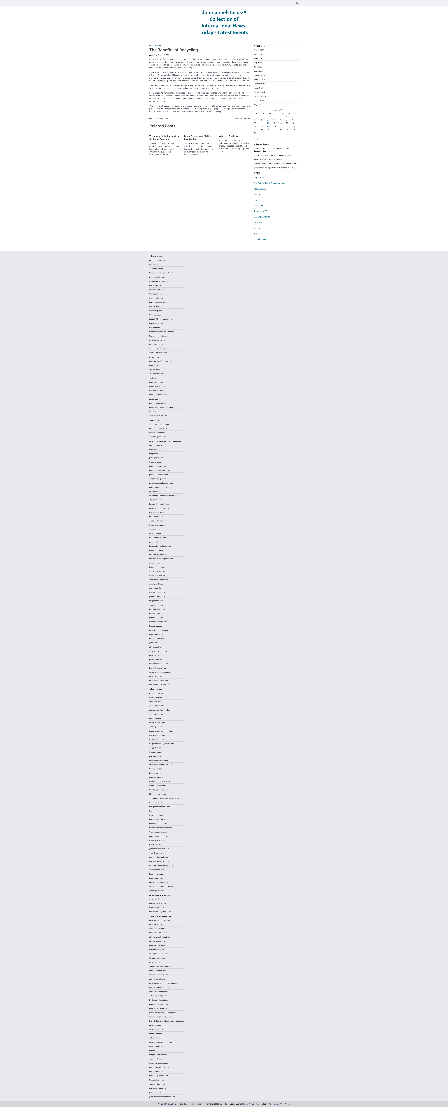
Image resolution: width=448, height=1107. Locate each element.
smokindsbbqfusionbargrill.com (161, 865)
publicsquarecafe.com (157, 777)
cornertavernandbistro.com (159, 920)
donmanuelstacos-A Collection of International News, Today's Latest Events (224, 22)
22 (287, 126)
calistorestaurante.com (158, 416)
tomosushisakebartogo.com (159, 1063)
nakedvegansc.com (156, 1092)
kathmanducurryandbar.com (160, 781)
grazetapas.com (155, 727)
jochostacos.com (155, 924)
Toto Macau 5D (260, 211)
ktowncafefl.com (155, 676)
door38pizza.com (156, 1050)
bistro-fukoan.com (156, 613)
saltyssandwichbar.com (158, 651)
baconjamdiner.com (156, 908)
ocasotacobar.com (156, 521)
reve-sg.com (154, 365)
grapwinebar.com (156, 605)
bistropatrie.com (155, 491)
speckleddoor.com (156, 327)
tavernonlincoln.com (157, 958)
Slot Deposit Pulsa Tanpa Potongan (269, 183)
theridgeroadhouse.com (158, 281)
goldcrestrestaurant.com (158, 1004)
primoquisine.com (156, 458)
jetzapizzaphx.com (156, 1046)
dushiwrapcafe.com (156, 588)
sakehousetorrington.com (159, 424)
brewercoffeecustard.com (159, 336)
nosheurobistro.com (156, 285)
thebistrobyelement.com (158, 525)
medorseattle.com (156, 617)
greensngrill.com (155, 420)
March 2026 (258, 71)
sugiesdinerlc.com (156, 714)
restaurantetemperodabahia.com (161, 731)
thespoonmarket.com (157, 433)
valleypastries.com (156, 390)
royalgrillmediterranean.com (160, 895)
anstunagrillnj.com (156, 1059)
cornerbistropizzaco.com (158, 580)
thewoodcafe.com (156, 294)
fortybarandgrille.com (157, 348)
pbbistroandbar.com (157, 647)
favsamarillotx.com (156, 929)
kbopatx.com (154, 454)
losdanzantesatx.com (157, 538)
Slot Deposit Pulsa (262, 217)
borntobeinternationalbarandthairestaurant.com (167, 1021)
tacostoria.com (155, 533)
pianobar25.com (155, 542)
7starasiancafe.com (156, 374)
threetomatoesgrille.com (158, 790)
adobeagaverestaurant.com (160, 966)
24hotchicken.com (156, 269)
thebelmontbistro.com (157, 575)
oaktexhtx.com (155, 844)
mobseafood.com (156, 550)
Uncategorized (155, 45)
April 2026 (258, 67)
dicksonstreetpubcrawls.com (160, 554)
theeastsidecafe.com (157, 840)
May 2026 (258, 63)
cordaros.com (154, 378)
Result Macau (260, 189)
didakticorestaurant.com (158, 1008)
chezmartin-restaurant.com (159, 470)
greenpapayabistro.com (158, 760)
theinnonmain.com (156, 298)
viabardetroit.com (156, 517)
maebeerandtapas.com (158, 823)
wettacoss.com (155, 529)
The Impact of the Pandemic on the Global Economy (164, 137)
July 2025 (258, 105)
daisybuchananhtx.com (158, 487)
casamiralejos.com (156, 449)
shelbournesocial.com (157, 340)
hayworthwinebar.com (157, 903)
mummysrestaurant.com (158, 836)
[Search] (297, 3)
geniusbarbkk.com (156, 853)
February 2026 (259, 75)
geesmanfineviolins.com (158, 302)
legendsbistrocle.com (157, 668)
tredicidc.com (154, 412)
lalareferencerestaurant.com (160, 987)
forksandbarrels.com (157, 571)
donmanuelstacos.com (157, 786)
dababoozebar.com (156, 950)
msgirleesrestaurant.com (158, 681)
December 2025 (260, 84)
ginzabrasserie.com (156, 706)
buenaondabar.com (156, 567)
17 (255, 126)
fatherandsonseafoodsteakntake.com (163, 496)
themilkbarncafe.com (157, 697)
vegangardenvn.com (157, 1084)
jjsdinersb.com (154, 962)
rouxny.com (153, 399)
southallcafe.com (155, 802)
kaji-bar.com (154, 811)
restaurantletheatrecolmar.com (161, 407)
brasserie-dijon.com (156, 874)
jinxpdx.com (154, 357)
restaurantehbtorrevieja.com (160, 1017)
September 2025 (260, 96)
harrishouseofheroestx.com (159, 508)
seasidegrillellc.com (156, 891)
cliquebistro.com (155, 500)
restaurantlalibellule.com (158, 975)
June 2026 (258, 58)
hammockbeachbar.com (158, 664)
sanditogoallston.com (157, 277)
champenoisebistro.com (158, 819)
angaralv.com (154, 369)
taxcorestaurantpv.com (158, 933)
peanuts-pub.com (156, 660)
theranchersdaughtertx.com (160, 912)
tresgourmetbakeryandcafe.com (161, 744)
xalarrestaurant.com (157, 979)
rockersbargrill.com (156, 693)
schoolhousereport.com (158, 479)
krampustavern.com (157, 945)
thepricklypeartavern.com (159, 832)
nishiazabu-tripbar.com (158, 563)
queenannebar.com (156, 870)
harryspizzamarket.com (158, 1055)
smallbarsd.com (155, 264)
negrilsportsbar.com (156, 584)
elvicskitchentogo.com (157, 638)
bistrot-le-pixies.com (157, 723)
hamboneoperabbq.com (158, 1076)
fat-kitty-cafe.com (156, 1029)
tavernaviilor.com (155, 769)
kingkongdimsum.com (157, 794)
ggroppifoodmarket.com (158, 428)
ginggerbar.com (155, 748)
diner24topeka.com (156, 756)
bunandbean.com (156, 382)
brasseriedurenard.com (158, 395)
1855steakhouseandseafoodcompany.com (165, 798)
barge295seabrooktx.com (159, 861)
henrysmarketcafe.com (158, 403)
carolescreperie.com (157, 437)
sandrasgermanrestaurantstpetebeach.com (165, 441)
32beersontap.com (156, 315)
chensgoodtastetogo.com (159, 882)
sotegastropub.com (156, 739)
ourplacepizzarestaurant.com (160, 1042)
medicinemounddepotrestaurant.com (163, 983)
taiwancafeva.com (156, 306)
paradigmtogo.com (156, 634)
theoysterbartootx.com (158, 815)
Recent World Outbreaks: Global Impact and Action (273, 155)
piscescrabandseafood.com (160, 937)
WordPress (284, 1104)
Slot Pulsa (258, 228)
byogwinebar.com (156, 601)
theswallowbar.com (156, 752)
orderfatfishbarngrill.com (158, 857)
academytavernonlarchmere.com (162, 886)
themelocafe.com (156, 1034)
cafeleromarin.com (156, 689)
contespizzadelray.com (158, 353)
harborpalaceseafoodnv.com (160, 546)
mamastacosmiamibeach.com (160, 710)
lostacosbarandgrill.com (158, 622)
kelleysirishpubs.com (157, 941)
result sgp (258, 222)
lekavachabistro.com (157, 609)
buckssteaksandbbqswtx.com (160, 828)
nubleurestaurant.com (157, 971)
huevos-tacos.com (156, 626)
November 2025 (260, 88)
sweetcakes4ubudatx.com (159, 672)
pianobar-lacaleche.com (158, 475)
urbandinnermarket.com (158, 630)
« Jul (256, 139)
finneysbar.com (155, 702)
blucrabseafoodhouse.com (159, 685)
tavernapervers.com (157, 735)
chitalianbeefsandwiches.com (160, 765)
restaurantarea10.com (157, 386)
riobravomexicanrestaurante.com (162, 332)
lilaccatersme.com (156, 323)
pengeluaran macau (262, 239)
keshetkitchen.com (156, 1071)
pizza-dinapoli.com (156, 344)
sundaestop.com (155, 311)
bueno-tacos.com (156, 878)
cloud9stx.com (155, 718)
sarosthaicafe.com (156, 899)
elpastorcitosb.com (156, 290)
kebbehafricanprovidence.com (161, 319)
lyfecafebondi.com (156, 512)
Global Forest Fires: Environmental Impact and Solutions (275, 164)
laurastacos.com (155, 773)
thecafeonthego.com (157, 592)
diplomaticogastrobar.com (159, 1067)
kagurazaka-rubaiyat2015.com (161, 273)
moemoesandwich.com (158, 954)
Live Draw (258, 205)
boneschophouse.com (157, 466)
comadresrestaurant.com (158, 992)
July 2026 (258, 54)
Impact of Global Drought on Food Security (270, 159)
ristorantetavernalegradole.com (161, 559)
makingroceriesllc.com (157, 445)
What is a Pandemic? (229, 136)
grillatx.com (153, 643)
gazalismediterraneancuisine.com (162, 1097)
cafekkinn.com (155, 1038)
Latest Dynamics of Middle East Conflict (197, 137)
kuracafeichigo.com (156, 1025)
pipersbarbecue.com (157, 596)
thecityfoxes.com (156, 462)
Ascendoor (262, 1104)
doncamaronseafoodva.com (160, 916)
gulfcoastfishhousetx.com (159, 849)
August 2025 (259, 100)
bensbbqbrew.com (156, 1080)
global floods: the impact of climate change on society (274, 168)
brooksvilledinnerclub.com (159, 504)
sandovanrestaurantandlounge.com (162, 1013)
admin (153, 55)
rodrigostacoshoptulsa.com (159, 807)
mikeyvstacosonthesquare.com (161, 483)
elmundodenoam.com (157, 260)
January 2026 (259, 79)
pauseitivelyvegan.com (158, 1088)
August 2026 (259, 50)
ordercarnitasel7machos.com (160, 361)
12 (268, 123)
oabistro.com (154, 655)
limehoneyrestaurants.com (159, 1000)
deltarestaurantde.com (158, 996)
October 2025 (259, 92)
